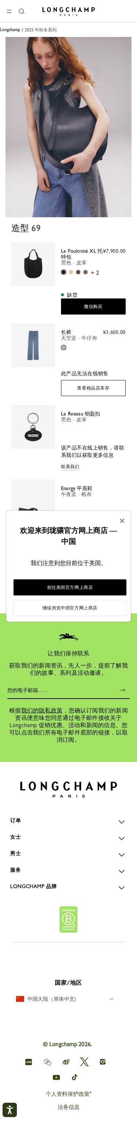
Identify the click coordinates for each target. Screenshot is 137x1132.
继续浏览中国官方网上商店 (70, 607)
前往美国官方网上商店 (70, 587)
